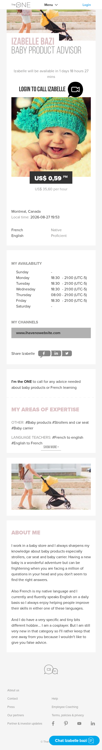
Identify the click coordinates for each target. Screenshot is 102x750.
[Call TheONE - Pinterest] (66, 723)
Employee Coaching (65, 707)
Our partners (15, 715)
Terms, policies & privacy (68, 715)
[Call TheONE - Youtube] (79, 723)
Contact (12, 698)
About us (13, 690)
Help (55, 698)
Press (11, 707)
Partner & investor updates (24, 723)
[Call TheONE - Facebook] (53, 723)
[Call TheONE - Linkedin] (93, 723)
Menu (48, 4)
